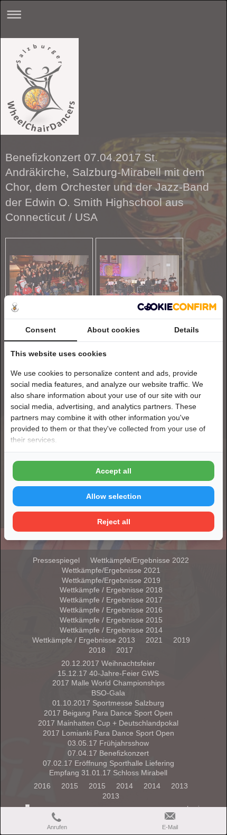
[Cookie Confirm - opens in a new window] (176, 307)
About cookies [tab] (113, 330)
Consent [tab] (40, 330)
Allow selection (113, 496)
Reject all (113, 521)
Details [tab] (186, 330)
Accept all (113, 471)
